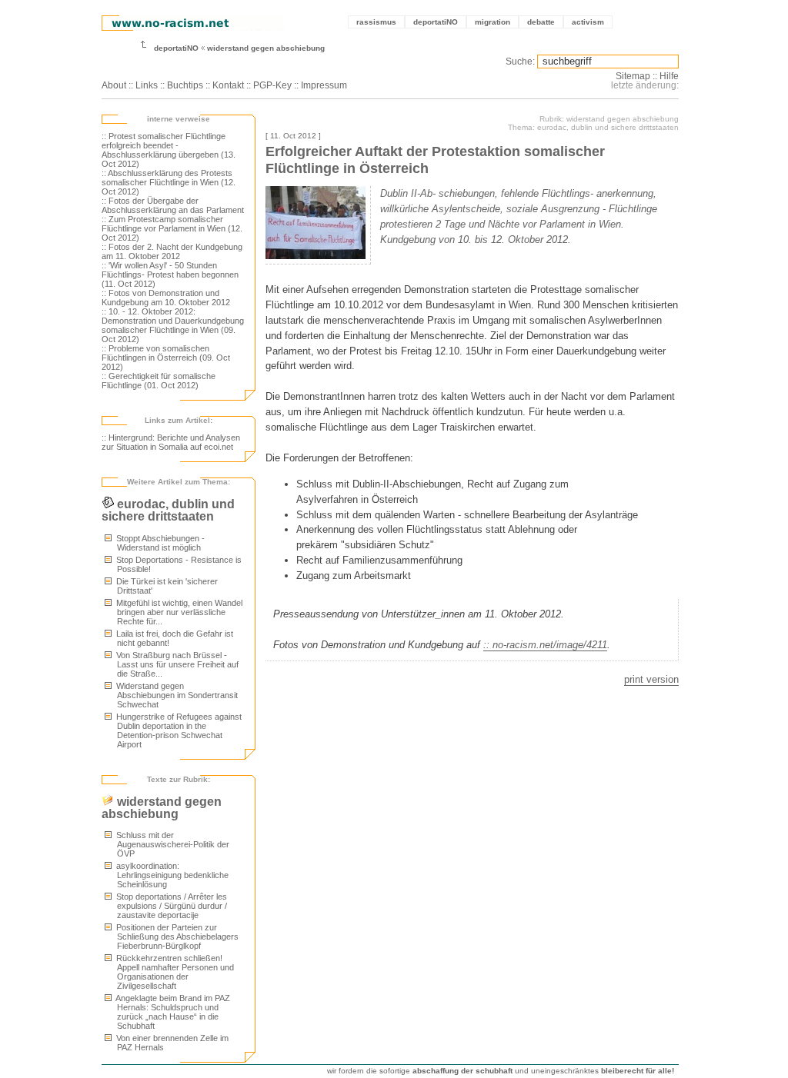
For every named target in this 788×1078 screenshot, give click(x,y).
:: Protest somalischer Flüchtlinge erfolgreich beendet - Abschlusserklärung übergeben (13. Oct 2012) (168, 149)
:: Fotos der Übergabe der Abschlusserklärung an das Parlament (173, 205)
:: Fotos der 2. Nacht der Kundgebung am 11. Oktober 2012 (172, 251)
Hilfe (669, 76)
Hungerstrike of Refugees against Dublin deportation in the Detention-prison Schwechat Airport (178, 730)
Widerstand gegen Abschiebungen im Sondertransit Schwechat (176, 695)
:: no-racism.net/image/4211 (545, 644)
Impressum (324, 85)
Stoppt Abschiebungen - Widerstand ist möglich (159, 543)
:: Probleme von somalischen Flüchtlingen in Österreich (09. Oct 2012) (166, 357)
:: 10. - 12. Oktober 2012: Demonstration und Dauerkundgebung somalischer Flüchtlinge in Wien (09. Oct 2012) (173, 325)
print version (651, 679)
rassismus (376, 22)
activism (588, 22)
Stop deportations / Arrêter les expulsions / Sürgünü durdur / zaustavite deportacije (170, 906)
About (114, 85)
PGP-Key (272, 85)
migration (492, 22)
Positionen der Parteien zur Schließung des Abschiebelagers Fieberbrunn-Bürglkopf (176, 936)
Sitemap (633, 76)
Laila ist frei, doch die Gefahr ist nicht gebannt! (173, 638)
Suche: (520, 61)
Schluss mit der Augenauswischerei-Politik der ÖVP (171, 844)
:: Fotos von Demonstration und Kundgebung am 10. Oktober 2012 (166, 297)
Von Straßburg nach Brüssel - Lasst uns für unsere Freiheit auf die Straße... (176, 664)
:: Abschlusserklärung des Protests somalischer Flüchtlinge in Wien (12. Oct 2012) (168, 182)
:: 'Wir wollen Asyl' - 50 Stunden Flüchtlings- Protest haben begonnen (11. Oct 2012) (170, 274)
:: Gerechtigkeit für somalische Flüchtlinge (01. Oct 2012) (158, 380)
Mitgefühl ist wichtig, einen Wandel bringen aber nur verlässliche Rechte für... (178, 612)
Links (146, 85)
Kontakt (228, 85)
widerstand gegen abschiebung (266, 48)
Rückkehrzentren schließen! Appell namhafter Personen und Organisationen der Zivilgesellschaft (174, 971)
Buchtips (185, 85)
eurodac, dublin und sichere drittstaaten (168, 510)
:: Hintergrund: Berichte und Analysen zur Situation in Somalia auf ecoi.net (171, 442)
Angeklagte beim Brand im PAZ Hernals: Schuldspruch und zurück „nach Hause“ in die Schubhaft (172, 1011)
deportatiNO (435, 22)
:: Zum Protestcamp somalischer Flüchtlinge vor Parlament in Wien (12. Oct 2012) (172, 228)
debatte (541, 22)
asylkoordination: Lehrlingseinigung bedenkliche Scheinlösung (171, 875)
